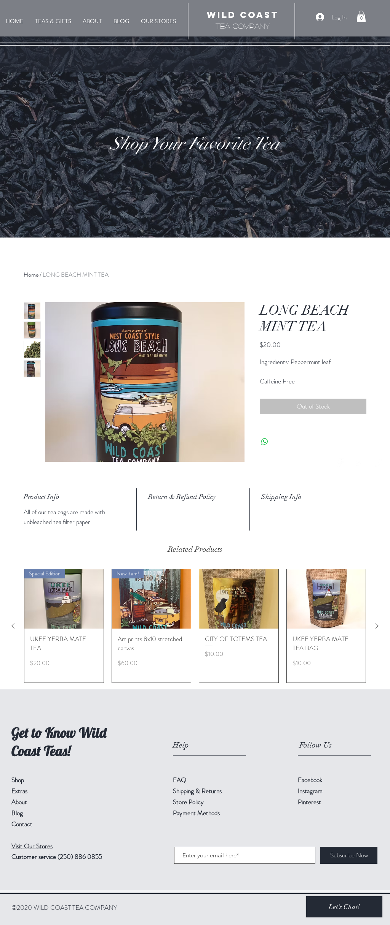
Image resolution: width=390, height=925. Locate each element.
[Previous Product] (13, 625)
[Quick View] (238, 599)
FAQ (179, 779)
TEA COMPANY (243, 26)
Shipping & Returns (198, 790)
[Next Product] (377, 625)
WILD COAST (243, 15)
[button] (361, 16)
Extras (19, 790)
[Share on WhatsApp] (264, 441)
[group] (195, 626)
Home (31, 274)
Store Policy (188, 801)
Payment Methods (197, 812)
